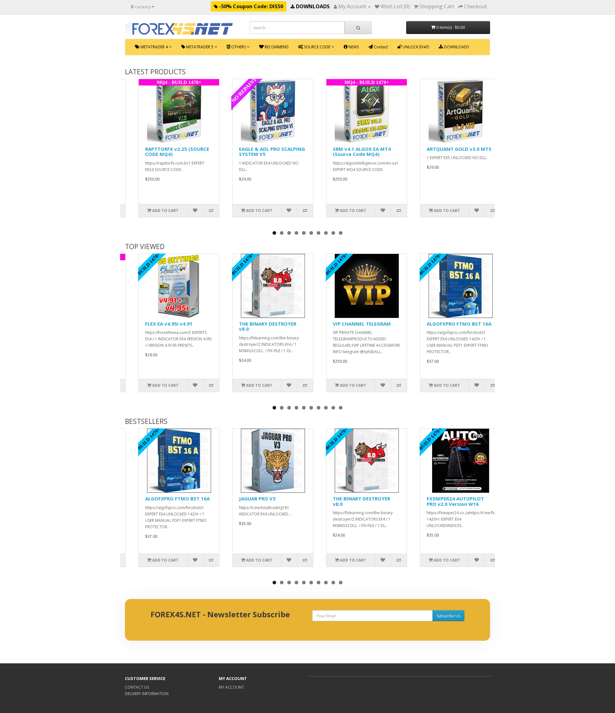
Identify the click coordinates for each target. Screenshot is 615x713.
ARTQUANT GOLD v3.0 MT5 (447, 149)
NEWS (353, 47)
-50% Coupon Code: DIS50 (250, 6)
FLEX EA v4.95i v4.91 (157, 323)
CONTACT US (137, 687)
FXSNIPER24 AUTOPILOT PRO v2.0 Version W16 (443, 501)
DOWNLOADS (312, 6)
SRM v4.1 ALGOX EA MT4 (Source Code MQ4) (350, 152)
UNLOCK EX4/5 (415, 47)
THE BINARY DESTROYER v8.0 (255, 326)
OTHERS (238, 47)
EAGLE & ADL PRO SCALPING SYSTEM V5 (260, 152)
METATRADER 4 (154, 47)
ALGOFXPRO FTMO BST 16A (447, 323)
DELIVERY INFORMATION (146, 693)
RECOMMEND (276, 47)
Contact (380, 47)
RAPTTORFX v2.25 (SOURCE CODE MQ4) (165, 152)
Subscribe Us (448, 616)
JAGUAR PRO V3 (245, 498)
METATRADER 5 (199, 47)
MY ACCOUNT (231, 687)
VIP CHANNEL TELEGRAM (350, 323)
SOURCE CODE (317, 47)
